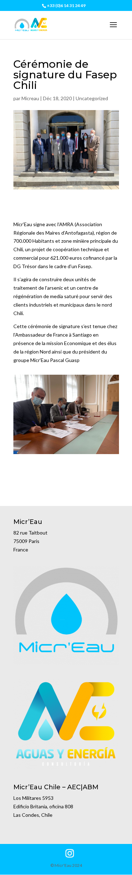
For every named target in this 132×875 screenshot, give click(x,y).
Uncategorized (92, 98)
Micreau (30, 98)
